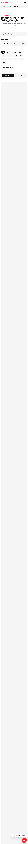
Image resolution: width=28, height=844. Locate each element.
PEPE (15, 55)
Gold (23, 43)
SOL (21, 55)
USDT (10, 59)
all (3, 52)
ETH (20, 52)
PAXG (9, 55)
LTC (3, 55)
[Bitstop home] (6, 2)
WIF (16, 59)
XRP (3, 62)
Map (9, 76)
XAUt (21, 59)
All (7, 43)
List (21, 76)
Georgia (10, 6)
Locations (3, 6)
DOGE (14, 52)
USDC (4, 59)
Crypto (15, 43)
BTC (8, 52)
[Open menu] (25, 2)
